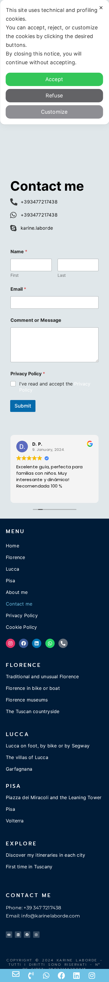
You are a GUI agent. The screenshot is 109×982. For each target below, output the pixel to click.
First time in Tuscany (29, 866)
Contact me (19, 604)
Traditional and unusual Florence (42, 676)
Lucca (12, 569)
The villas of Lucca (27, 757)
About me (17, 592)
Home (12, 546)
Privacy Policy (22, 615)
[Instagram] (10, 643)
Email (18, 289)
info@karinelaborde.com (50, 916)
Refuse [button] (54, 95)
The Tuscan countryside (32, 711)
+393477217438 (39, 201)
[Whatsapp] (50, 643)
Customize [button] (54, 112)
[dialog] (54, 62)
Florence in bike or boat (33, 688)
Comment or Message (35, 320)
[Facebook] (23, 643)
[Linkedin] (36, 643)
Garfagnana (19, 769)
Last (62, 275)
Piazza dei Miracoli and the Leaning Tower (53, 797)
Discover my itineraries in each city (45, 855)
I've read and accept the (54, 387)
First (14, 275)
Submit (23, 406)
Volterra (15, 821)
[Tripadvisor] (9, 934)
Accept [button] (54, 79)
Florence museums (27, 700)
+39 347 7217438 (42, 907)
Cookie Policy (21, 627)
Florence (15, 557)
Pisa (10, 580)
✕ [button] (101, 8)
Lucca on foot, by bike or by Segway (48, 746)
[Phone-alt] (63, 643)
